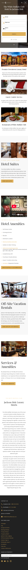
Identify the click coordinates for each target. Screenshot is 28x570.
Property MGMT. (5, 534)
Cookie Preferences (6, 548)
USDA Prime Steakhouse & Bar (10, 248)
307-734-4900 (12, 507)
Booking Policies (5, 529)
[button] (25, 555)
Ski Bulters (5, 263)
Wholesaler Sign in (5, 542)
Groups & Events (5, 527)
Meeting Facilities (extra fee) (10, 241)
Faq (2, 525)
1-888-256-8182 (15, 504)
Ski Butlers (3, 544)
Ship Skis (3, 546)
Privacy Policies (5, 531)
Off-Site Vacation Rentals (7, 538)
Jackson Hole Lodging (6, 536)
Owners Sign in (5, 540)
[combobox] (14, 555)
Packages (3, 523)
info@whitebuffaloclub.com (10, 516)
